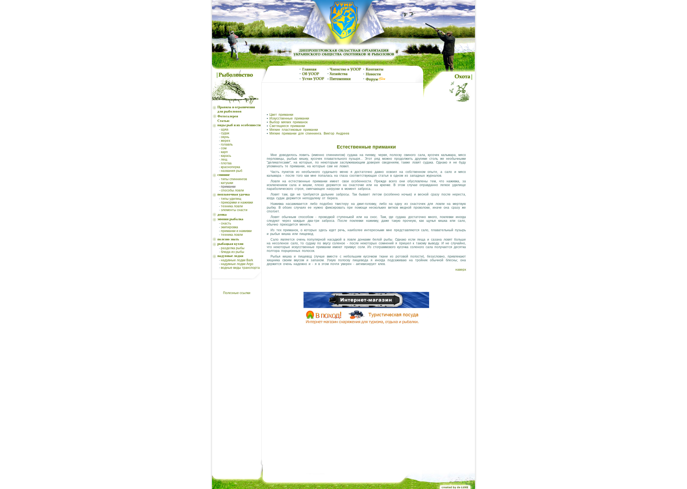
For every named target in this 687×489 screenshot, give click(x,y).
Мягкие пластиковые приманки (293, 130)
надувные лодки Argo (237, 264)
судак (225, 133)
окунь (225, 137)
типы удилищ (231, 199)
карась (226, 156)
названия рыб (231, 171)
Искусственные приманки (289, 118)
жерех (225, 141)
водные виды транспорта (240, 268)
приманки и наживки (236, 231)
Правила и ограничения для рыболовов (236, 109)
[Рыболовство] (236, 104)
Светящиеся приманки (287, 126)
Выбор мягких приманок (288, 122)
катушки (227, 183)
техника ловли (232, 206)
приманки (228, 187)
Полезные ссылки (236, 293)
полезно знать (228, 239)
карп (224, 152)
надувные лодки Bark (237, 260)
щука (224, 129)
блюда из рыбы (232, 252)
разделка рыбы (232, 248)
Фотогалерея (227, 116)
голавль (227, 144)
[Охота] (449, 104)
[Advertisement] (342, 95)
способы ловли (232, 190)
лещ (224, 159)
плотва (226, 163)
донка (222, 214)
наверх (460, 269)
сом (223, 148)
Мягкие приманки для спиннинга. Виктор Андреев (309, 133)
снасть (226, 223)
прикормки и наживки (237, 202)
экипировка (229, 227)
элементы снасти (234, 210)
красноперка (230, 167)
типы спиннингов (234, 179)
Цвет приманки (281, 115)
